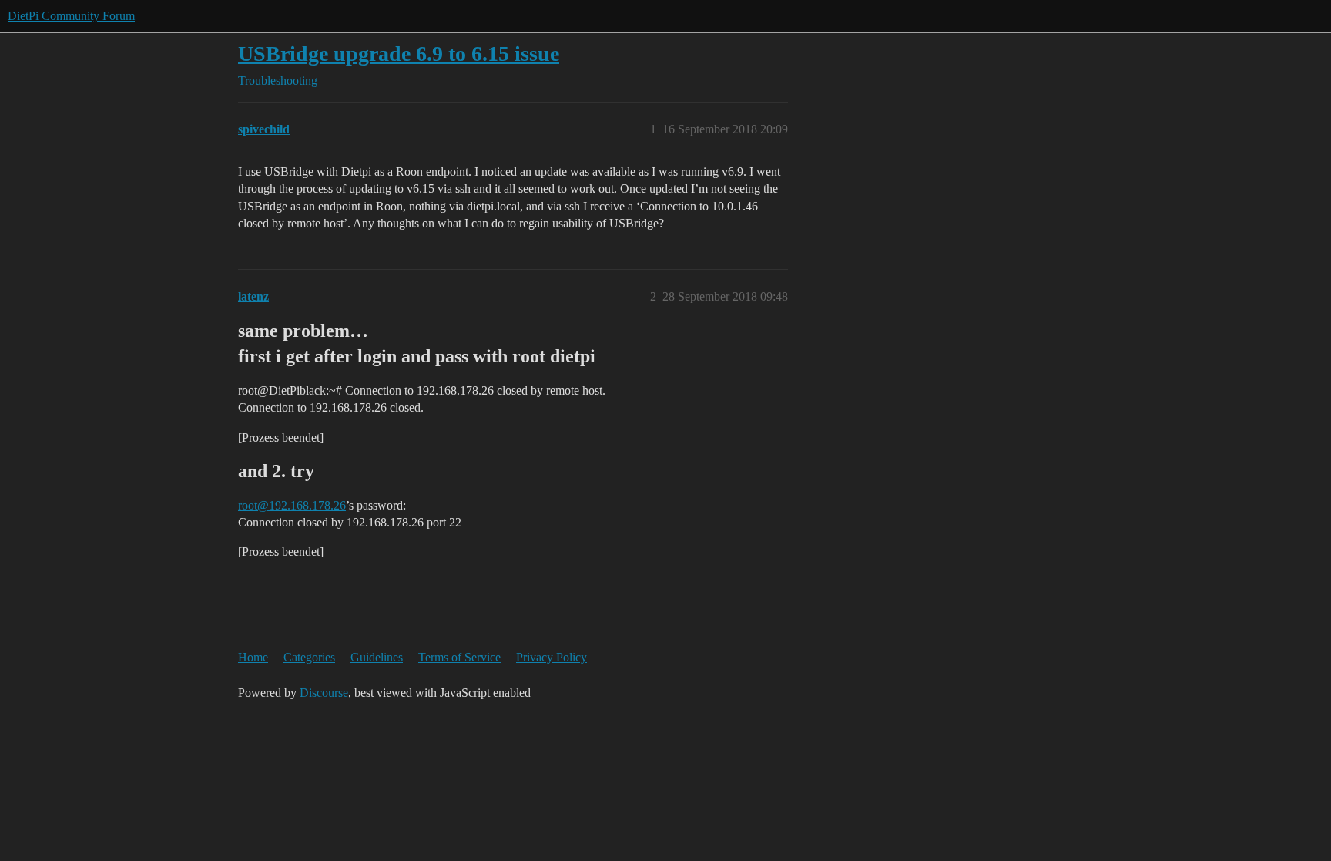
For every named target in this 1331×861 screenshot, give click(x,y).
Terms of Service (459, 657)
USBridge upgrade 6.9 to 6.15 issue (398, 54)
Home (253, 657)
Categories (309, 657)
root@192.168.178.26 (292, 505)
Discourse (324, 692)
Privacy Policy (551, 657)
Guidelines (376, 657)
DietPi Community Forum (71, 15)
